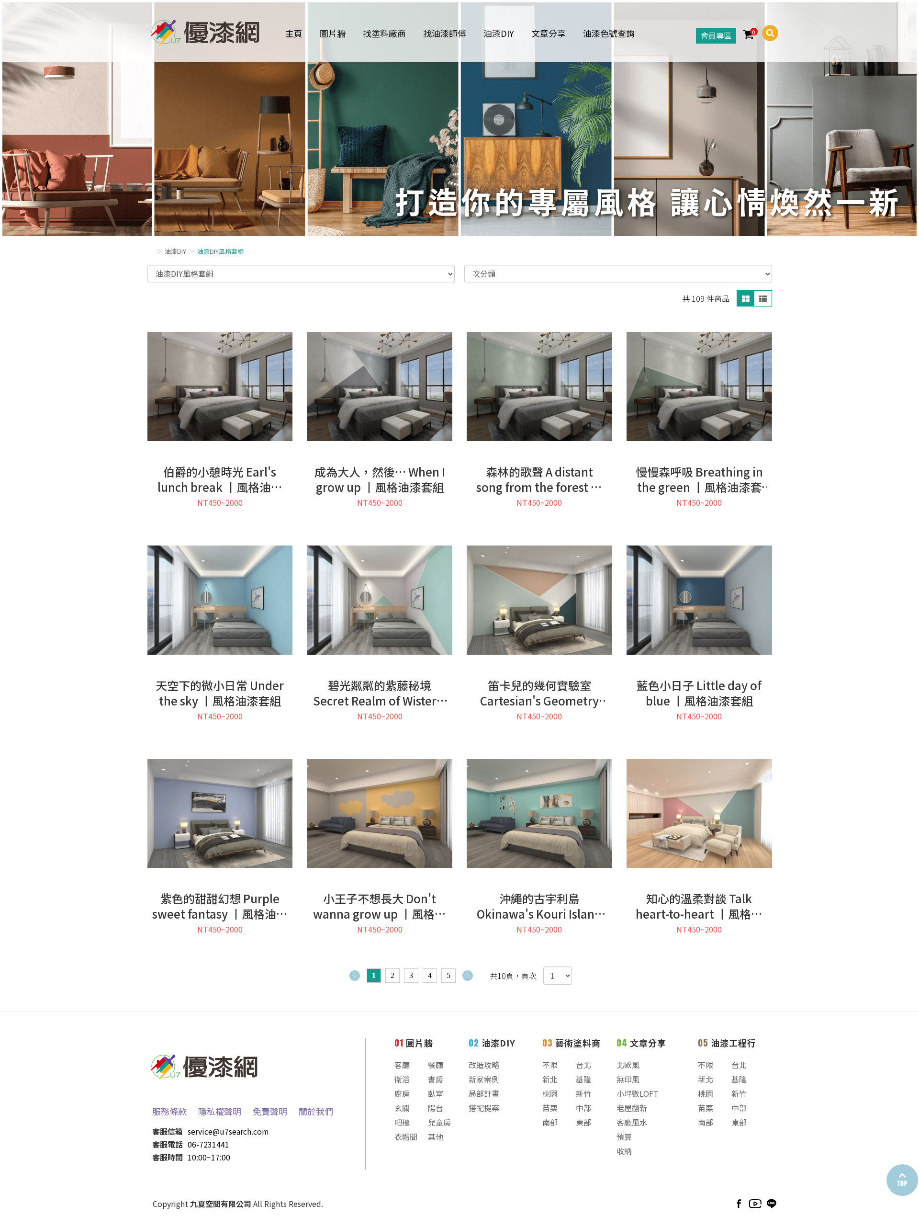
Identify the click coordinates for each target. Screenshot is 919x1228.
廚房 (402, 1093)
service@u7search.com (228, 1131)
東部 (583, 1122)
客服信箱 (167, 1131)
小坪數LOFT (637, 1093)
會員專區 (716, 35)
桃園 (550, 1093)
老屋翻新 (631, 1108)
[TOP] (902, 1180)
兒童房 (439, 1122)
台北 (583, 1064)
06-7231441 (208, 1144)
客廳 (402, 1064)
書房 (435, 1079)
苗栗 (550, 1108)
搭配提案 (484, 1108)
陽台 (435, 1108)
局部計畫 (484, 1093)
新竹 (583, 1093)
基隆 (583, 1079)
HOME (205, 30)
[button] (766, 33)
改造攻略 (484, 1064)
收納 (624, 1151)
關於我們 (316, 1111)
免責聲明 (270, 1111)
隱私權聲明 (219, 1111)
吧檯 (402, 1122)
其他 (435, 1136)
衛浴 (402, 1079)
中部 (583, 1108)
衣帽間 (405, 1136)
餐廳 (435, 1064)
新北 (550, 1079)
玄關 (402, 1108)
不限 (550, 1064)
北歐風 (627, 1064)
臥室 (435, 1093)
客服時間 (167, 1157)
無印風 (627, 1079)
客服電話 (167, 1144)
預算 (624, 1136)
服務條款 (169, 1111)
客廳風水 (631, 1122)
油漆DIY (175, 251)
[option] (459, 119)
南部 (550, 1122)
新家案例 (484, 1079)
